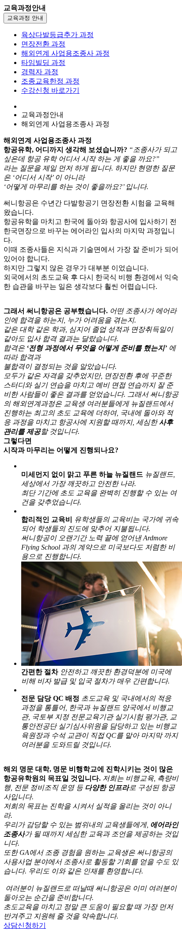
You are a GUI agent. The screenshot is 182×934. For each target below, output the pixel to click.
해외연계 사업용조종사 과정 (65, 53)
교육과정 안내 (25, 18)
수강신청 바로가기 (50, 90)
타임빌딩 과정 (43, 62)
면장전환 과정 (43, 44)
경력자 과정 (39, 72)
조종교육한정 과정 (50, 81)
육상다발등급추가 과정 (57, 34)
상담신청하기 (25, 925)
